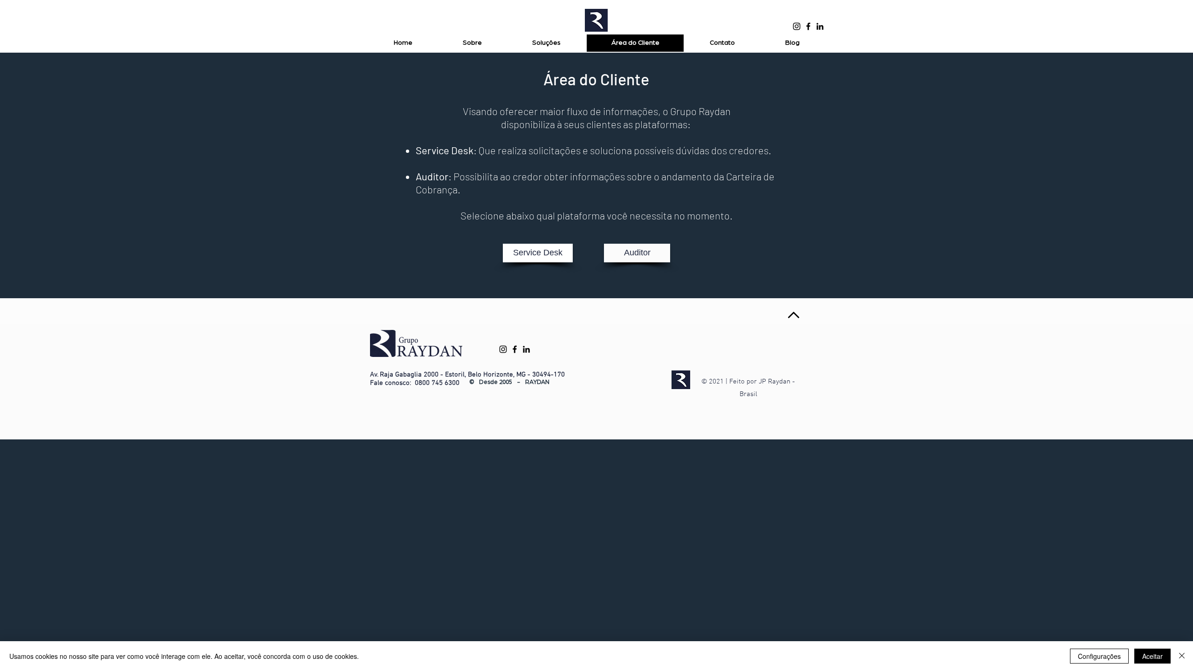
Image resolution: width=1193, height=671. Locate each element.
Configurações (1099, 656)
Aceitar (1152, 656)
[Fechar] (1181, 656)
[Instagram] (797, 26)
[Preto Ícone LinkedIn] (820, 26)
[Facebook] (808, 26)
